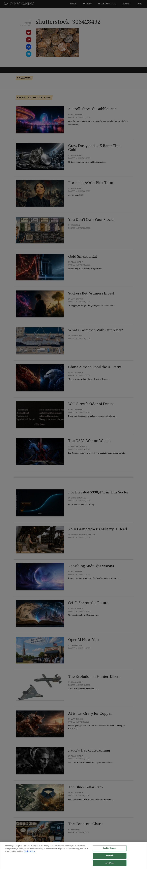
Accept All (109, 863)
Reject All (109, 856)
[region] (73, 855)
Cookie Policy (29, 852)
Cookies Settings (109, 848)
